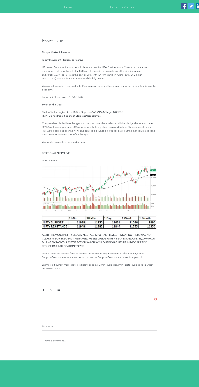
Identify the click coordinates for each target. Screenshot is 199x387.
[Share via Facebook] (43, 289)
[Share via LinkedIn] (58, 289)
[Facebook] (184, 6)
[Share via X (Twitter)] (51, 289)
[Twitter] (191, 6)
